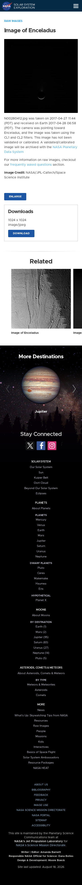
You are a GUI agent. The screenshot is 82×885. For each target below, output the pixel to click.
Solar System (41, 461)
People (41, 731)
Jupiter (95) (41, 637)
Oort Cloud (41, 483)
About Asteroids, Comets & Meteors (41, 673)
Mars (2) (41, 632)
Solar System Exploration (22, 6)
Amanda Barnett (50, 852)
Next (73, 389)
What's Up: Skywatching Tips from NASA (41, 715)
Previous (8, 389)
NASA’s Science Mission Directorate (40, 845)
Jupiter (41, 411)
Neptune (41, 556)
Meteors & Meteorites (41, 684)
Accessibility (41, 825)
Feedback (41, 795)
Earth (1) (41, 626)
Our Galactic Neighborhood (22, 15)
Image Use (41, 805)
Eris (41, 588)
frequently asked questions (31, 164)
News (41, 710)
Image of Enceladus (25, 333)
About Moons (41, 615)
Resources (41, 720)
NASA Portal (41, 815)
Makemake (41, 578)
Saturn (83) (41, 642)
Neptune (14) (41, 653)
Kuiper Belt (41, 477)
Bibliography (41, 790)
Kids (41, 741)
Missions (41, 736)
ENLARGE (15, 196)
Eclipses (41, 493)
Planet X (41, 600)
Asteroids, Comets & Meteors (41, 667)
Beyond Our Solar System (41, 488)
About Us (41, 784)
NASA (5, 6)
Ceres (41, 573)
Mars (41, 535)
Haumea (41, 583)
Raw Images (13, 21)
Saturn (41, 546)
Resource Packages (41, 762)
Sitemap (41, 820)
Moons (41, 609)
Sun (41, 472)
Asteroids (41, 690)
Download (21, 233)
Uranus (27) (41, 647)
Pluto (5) (41, 658)
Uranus (41, 551)
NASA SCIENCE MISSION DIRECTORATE (41, 810)
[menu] (75, 6)
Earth (41, 530)
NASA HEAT (41, 768)
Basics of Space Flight (41, 752)
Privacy (41, 800)
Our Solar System (41, 467)
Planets (41, 502)
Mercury (41, 519)
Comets (41, 695)
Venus (41, 525)
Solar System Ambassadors (41, 757)
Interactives (41, 747)
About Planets (41, 508)
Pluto (41, 568)
